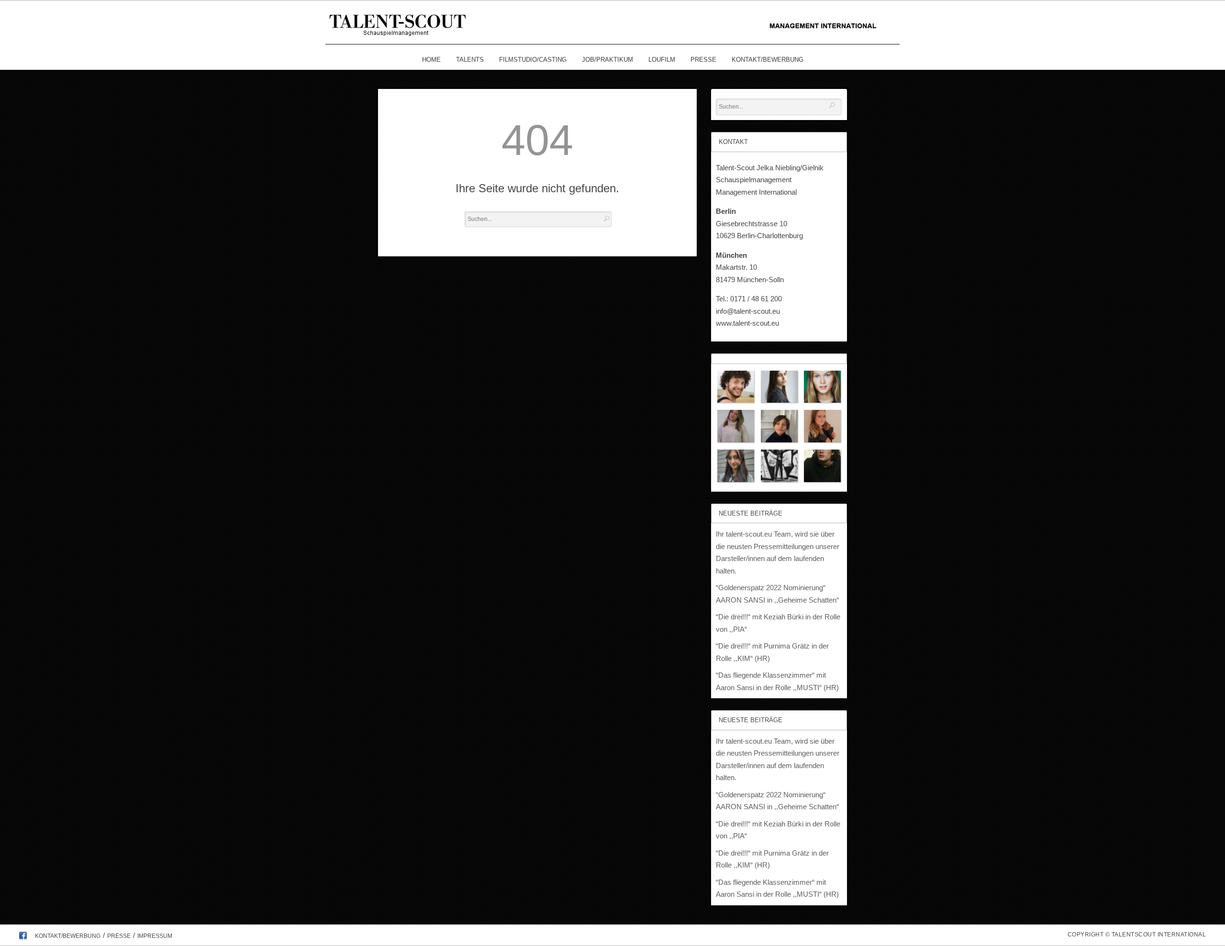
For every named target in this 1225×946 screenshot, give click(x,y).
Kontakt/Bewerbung (767, 59)
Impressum (154, 936)
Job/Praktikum (607, 59)
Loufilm (661, 59)
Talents (470, 59)
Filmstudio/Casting (533, 59)
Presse (703, 59)
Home (431, 59)
